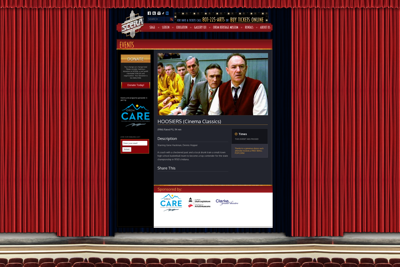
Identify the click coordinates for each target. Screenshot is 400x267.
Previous (150, 205)
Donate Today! (135, 85)
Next (277, 205)
